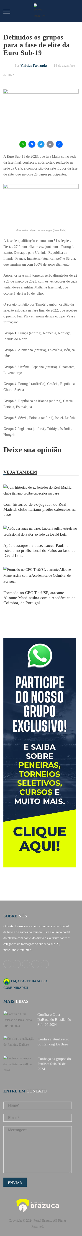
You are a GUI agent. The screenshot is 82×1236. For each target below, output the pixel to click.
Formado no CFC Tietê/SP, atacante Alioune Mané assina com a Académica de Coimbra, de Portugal (39, 597)
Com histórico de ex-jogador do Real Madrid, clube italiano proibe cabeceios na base (39, 509)
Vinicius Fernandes (34, 65)
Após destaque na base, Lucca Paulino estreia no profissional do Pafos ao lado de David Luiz (39, 550)
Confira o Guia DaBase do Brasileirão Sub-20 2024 (54, 1020)
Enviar (15, 1183)
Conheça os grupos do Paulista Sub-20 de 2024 (54, 1064)
